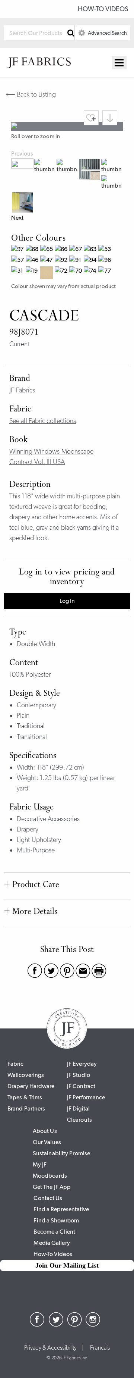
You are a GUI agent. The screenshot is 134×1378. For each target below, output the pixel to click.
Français (100, 1348)
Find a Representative (61, 1209)
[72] (62, 273)
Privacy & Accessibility (50, 1348)
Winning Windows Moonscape (51, 451)
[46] (33, 261)
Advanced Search (107, 33)
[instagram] (93, 1325)
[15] (47, 273)
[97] (18, 250)
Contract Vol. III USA (37, 462)
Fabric (15, 1063)
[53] (105, 250)
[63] (91, 250)
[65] (47, 250)
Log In (67, 600)
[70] (76, 273)
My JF (40, 1164)
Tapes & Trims (24, 1097)
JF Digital (78, 1108)
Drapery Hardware (31, 1086)
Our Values (47, 1142)
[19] (33, 273)
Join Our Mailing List (67, 1265)
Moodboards (50, 1175)
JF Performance (86, 1097)
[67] (76, 250)
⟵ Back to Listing (31, 94)
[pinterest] (74, 1325)
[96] (105, 261)
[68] (33, 250)
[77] (105, 273)
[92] (62, 261)
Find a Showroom (56, 1220)
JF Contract (81, 1086)
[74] (91, 273)
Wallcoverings (25, 1074)
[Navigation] (119, 62)
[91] (76, 261)
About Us (45, 1130)
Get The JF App (52, 1186)
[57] (18, 261)
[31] (18, 273)
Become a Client (54, 1231)
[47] (47, 261)
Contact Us (48, 1198)
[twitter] (55, 1325)
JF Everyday (82, 1063)
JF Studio (78, 1074)
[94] (91, 261)
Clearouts (79, 1119)
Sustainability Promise (61, 1153)
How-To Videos (103, 9)
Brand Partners (26, 1108)
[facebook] (37, 1325)
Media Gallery (52, 1242)
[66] (62, 250)
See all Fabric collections (42, 421)
